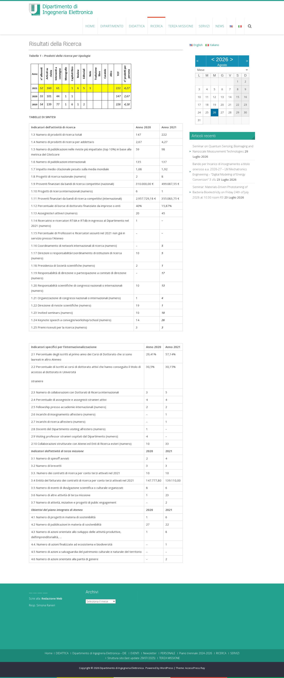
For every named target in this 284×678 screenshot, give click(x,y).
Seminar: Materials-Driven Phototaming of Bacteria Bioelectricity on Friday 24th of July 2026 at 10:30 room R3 (221, 192)
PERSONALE (168, 653)
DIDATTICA (137, 26)
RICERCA (156, 26)
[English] (231, 26)
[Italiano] (240, 26)
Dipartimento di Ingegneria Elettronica (122, 668)
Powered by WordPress (159, 668)
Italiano (214, 45)
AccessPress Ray (195, 668)
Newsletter (149, 653)
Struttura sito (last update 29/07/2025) (131, 658)
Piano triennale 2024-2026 (195, 653)
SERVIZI (204, 26)
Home (90, 26)
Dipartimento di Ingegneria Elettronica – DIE (99, 653)
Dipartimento (111, 26)
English (198, 45)
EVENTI (135, 653)
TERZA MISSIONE (180, 26)
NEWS (219, 26)
